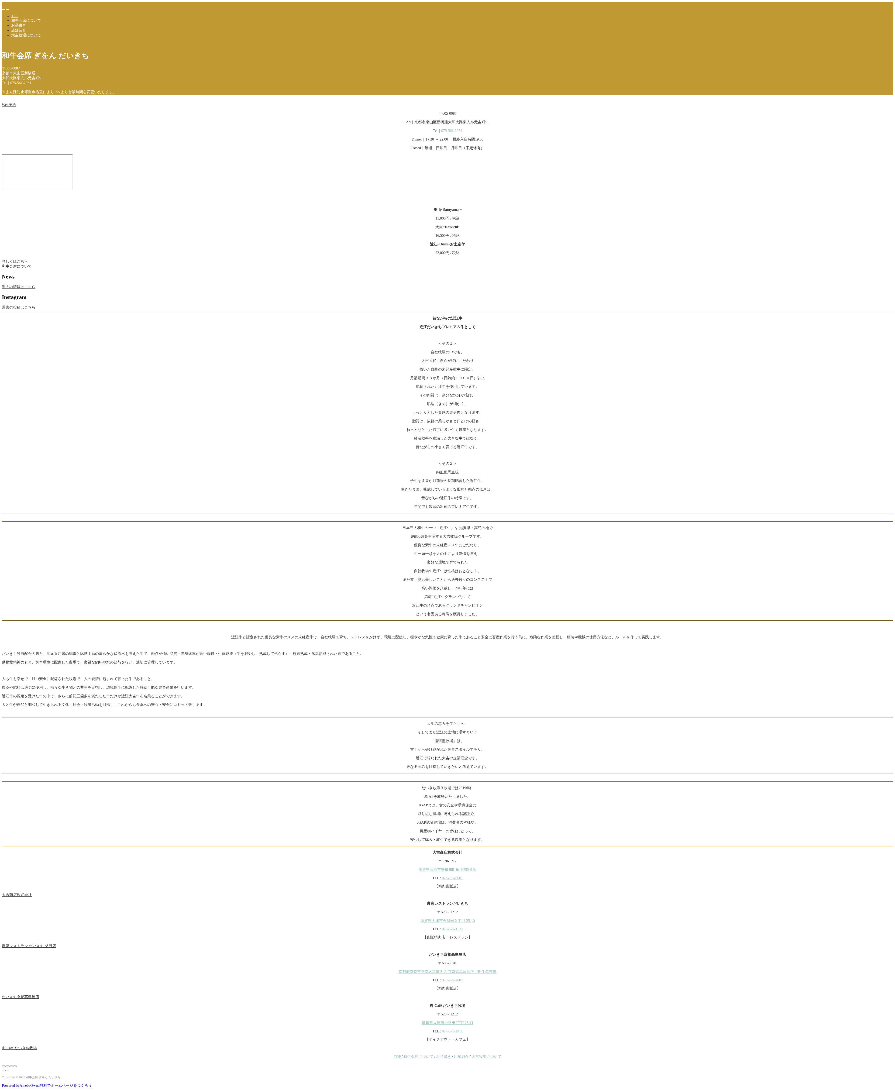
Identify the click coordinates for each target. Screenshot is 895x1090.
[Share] (7, 1066)
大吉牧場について (26, 35)
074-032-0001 (452, 878)
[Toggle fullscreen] (11, 1066)
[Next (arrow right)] (7, 1070)
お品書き (18, 25)
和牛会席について (26, 20)
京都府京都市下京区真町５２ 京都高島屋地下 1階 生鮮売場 (447, 972)
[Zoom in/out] (15, 1066)
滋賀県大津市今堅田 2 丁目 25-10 (447, 921)
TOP (14, 16)
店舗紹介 (18, 30)
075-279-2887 (452, 980)
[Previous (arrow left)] (4, 1070)
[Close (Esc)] (4, 1066)
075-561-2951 (451, 131)
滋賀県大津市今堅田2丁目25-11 (447, 1023)
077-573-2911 (452, 1031)
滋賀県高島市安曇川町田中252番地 (447, 870)
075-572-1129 (452, 929)
